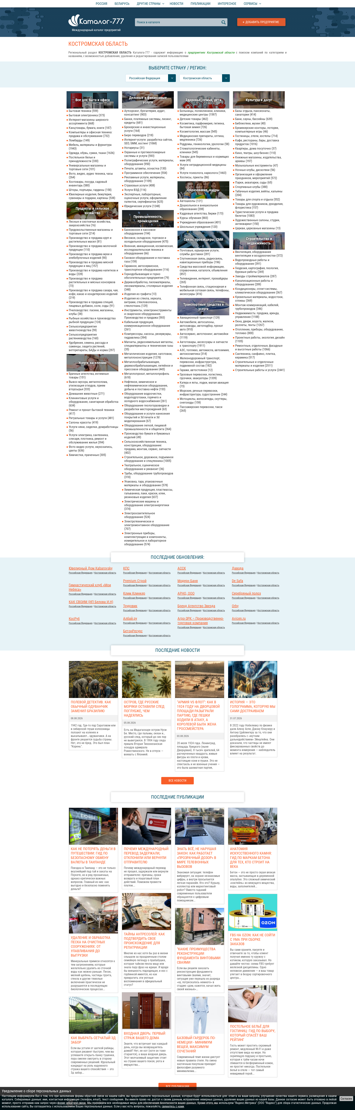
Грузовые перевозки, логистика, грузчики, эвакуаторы (201, 376)
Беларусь (122, 4)
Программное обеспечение (145, 173)
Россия (101, 4)
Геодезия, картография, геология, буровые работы (256, 270)
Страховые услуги (139, 185)
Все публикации (177, 1086)
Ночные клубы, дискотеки (254, 170)
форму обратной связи (71, 1103)
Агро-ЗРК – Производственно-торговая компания (201, 620)
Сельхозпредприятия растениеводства (83, 336)
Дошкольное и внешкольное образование (199, 207)
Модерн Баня (188, 581)
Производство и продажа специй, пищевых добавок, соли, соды (91, 304)
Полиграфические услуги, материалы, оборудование (149, 162)
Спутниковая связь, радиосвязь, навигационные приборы (201, 260)
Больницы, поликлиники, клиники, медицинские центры (203, 112)
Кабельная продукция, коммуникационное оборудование (147, 325)
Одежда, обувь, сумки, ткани (91, 153)
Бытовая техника (83, 111)
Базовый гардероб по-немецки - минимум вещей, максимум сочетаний (196, 1044)
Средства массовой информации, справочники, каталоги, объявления (203, 270)
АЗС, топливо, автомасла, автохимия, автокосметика (204, 352)
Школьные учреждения (198, 227)
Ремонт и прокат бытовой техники (91, 411)
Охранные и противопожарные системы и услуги (144, 154)
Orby (235, 606)
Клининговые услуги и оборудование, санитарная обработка (93, 401)
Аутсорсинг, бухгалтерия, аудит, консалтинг (144, 112)
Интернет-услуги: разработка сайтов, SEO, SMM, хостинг (148, 141)
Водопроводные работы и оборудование (252, 261)
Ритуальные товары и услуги (91, 418)
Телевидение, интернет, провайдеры (204, 280)
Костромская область (105, 572)
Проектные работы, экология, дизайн (260, 339)
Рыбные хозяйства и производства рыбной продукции (92, 320)
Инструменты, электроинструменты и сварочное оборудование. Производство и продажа (148, 313)
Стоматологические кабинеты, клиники (200, 150)
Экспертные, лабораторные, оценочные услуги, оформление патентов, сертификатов (145, 197)
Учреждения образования (200, 222)
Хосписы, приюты (194, 177)
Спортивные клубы (251, 187)
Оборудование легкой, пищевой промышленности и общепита (147, 427)
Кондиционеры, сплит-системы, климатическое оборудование (258, 290)
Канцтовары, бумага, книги (89, 128)
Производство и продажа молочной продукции (93, 247)
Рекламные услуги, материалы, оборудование (144, 179)
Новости (176, 4)
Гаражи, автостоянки (196, 370)
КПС (126, 568)
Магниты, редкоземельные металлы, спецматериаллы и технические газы (148, 345)
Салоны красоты (83, 422)
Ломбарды (79, 140)
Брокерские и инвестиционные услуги (145, 129)
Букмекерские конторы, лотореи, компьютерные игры (257, 129)
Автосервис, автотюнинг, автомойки (204, 335)
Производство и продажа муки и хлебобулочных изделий (90, 256)
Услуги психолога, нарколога (202, 173)
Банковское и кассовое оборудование (139, 231)
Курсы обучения (193, 218)
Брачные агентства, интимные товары (89, 375)
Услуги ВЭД (134, 190)
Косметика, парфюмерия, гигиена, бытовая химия (202, 125)
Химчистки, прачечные (87, 455)
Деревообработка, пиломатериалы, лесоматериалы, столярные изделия (148, 285)
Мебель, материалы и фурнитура (90, 146)
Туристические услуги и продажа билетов (256, 213)
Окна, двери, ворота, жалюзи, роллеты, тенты (254, 323)
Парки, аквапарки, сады (253, 182)
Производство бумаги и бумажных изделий (147, 435)
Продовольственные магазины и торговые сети (91, 231)
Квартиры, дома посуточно (255, 148)
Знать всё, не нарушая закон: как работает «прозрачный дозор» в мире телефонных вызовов (196, 858)
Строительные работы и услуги (259, 370)
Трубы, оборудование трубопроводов (148, 475)
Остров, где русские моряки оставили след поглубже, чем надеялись (144, 709)
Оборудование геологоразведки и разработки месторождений (146, 407)
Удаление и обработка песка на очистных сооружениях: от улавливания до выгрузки (90, 946)
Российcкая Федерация (80, 572)
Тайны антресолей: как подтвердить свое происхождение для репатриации (144, 941)
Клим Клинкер (134, 593)
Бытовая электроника (86, 115)
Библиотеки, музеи (250, 123)
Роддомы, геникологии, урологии (204, 144)
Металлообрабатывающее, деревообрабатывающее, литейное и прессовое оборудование (148, 365)
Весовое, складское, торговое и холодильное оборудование (145, 239)
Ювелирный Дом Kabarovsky (90, 568)
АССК (182, 568)
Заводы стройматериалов (255, 276)
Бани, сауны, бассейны (253, 119)
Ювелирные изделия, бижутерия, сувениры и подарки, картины (91, 196)
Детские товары (193, 119)
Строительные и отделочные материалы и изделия (254, 363)
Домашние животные (86, 393)
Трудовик (130, 606)
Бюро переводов (138, 135)
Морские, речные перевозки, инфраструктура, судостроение (203, 392)
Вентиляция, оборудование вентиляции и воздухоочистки (258, 253)
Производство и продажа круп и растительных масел (90, 239)
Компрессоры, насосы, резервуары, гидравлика (147, 335)
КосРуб (74, 618)
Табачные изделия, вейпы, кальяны (259, 193)
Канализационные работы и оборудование (254, 282)
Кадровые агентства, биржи (201, 213)
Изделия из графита (139, 294)
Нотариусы (133, 148)
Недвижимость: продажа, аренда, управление (257, 315)
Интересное (227, 4)
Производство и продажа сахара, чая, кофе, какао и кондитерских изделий (93, 293)
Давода (238, 568)
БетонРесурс (133, 631)
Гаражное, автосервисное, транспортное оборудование (146, 267)
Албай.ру (130, 618)
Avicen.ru (239, 618)
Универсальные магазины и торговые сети (87, 167)
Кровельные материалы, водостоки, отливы (259, 298)
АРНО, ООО (186, 593)
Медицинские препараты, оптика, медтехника (202, 137)
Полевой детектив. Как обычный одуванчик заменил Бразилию (91, 706)
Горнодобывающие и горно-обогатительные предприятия (146, 275)
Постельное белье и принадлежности (83, 159)
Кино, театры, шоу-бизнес (255, 153)
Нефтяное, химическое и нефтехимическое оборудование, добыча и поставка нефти (146, 385)
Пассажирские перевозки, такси (201, 408)
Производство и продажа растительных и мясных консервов (92, 282)
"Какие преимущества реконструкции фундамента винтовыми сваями (198, 956)
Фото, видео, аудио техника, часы (91, 175)
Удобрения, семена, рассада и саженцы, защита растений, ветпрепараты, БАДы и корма (91, 346)
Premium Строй (134, 581)
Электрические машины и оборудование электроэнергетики (146, 505)
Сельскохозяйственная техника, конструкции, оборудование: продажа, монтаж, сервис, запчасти (147, 447)
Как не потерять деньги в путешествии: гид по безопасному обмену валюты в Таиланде (93, 855)
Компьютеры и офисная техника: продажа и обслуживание (90, 134)
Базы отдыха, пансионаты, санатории (252, 112)
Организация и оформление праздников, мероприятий (255, 176)
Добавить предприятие (262, 22)
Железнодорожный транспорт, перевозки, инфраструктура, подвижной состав (200, 361)
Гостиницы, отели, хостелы (256, 136)
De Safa (237, 581)
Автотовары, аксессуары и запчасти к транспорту (204, 343)
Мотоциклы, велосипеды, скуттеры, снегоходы (203, 400)
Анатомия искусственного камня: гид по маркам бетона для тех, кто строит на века (251, 858)
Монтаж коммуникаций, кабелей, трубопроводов (257, 306)
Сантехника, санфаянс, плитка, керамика (255, 355)
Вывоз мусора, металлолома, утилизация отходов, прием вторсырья (88, 385)
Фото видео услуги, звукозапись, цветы (90, 448)
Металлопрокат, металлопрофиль (146, 375)
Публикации (200, 4)
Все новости (177, 780)
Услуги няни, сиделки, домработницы (93, 428)
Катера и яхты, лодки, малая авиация (204, 384)
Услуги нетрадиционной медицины (203, 166)
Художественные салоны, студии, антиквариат (257, 222)
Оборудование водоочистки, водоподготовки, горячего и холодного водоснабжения (145, 397)
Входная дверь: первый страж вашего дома (144, 1035)
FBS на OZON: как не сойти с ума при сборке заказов (252, 939)
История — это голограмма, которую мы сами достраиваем (252, 706)
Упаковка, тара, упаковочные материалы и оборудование (145, 483)
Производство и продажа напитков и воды (93, 272)
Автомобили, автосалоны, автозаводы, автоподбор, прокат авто (201, 325)
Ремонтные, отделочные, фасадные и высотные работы (259, 347)
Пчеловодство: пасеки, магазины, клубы (91, 312)
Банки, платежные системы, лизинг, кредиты (148, 120)
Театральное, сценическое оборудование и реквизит (143, 467)
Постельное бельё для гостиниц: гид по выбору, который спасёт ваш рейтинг (252, 1033)
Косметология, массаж (198, 131)
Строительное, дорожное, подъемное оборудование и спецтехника (148, 459)
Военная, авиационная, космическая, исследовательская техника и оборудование (148, 249)
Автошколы (191, 201)
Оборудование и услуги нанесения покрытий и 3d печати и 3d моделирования (147, 417)
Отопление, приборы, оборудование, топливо (259, 331)
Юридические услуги (141, 206)
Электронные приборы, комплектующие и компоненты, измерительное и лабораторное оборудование (145, 538)
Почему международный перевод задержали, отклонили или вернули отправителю (146, 855)
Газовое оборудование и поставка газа (147, 259)
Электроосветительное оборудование (139, 515)
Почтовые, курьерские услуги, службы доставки (199, 252)
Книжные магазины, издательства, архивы (258, 159)
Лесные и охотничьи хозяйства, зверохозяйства (90, 223)
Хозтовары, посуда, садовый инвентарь (88, 183)
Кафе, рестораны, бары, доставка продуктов (257, 142)
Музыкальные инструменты (256, 165)
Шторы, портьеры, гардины (90, 190)
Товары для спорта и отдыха (257, 199)
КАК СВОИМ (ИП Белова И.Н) (91, 602)
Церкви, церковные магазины (257, 228)
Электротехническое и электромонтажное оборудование (146, 525)
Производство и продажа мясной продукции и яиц (91, 264)
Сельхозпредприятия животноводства (83, 328)
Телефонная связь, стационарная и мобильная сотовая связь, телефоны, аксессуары (204, 290)
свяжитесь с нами (173, 1106)
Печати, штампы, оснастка (144, 168)
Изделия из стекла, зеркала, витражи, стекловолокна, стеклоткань (142, 302)
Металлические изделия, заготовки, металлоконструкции (148, 355)
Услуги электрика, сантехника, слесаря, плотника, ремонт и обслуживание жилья (88, 438)
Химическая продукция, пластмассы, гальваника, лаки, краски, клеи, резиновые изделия (148, 493)
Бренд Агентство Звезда (196, 606)
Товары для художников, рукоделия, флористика (259, 205)
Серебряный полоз (246, 593)
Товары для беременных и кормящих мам (204, 158)
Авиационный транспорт (199, 317)
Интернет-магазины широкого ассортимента (89, 121)
